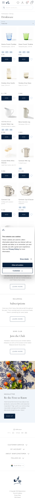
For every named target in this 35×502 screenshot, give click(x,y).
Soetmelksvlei (6, 121)
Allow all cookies (17, 265)
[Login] (22, 2)
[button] (17, 445)
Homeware (4, 14)
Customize (16, 271)
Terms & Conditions (17, 493)
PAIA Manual (17, 497)
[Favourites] (18, 2)
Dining (11, 14)
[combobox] (17, 23)
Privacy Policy (14, 249)
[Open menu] (3, 2)
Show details (24, 259)
